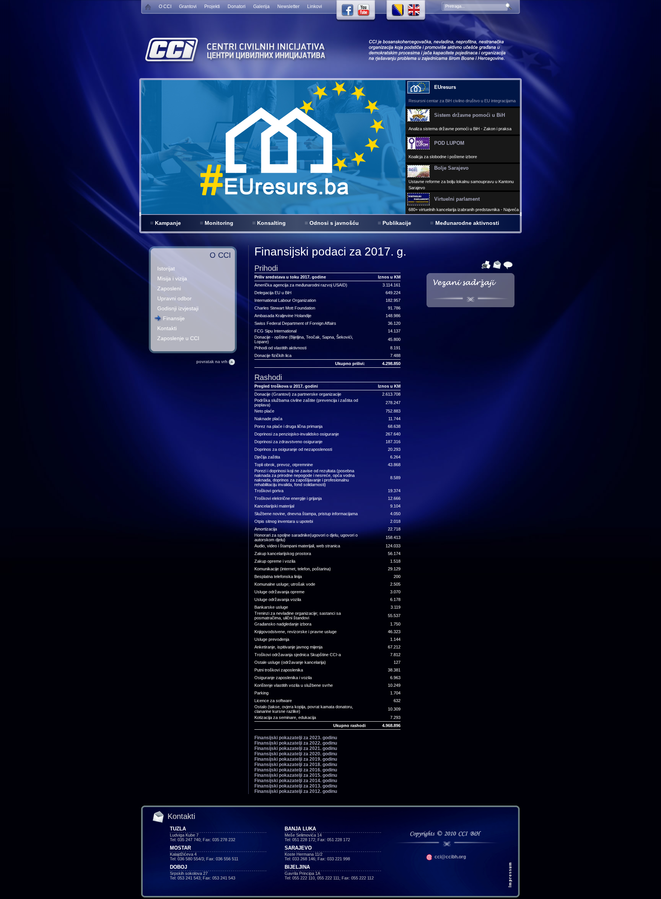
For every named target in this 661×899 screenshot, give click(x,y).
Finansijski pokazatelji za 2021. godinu (295, 748)
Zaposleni (169, 288)
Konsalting (271, 223)
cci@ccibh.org (449, 857)
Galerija (261, 6)
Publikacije (397, 223)
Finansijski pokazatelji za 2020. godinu (295, 754)
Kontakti (167, 328)
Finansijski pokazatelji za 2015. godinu (295, 775)
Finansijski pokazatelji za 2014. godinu (295, 780)
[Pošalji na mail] (495, 264)
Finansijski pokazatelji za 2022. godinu (295, 743)
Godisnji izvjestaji (178, 308)
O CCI (165, 6)
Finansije (174, 318)
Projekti (212, 6)
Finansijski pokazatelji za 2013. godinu (295, 786)
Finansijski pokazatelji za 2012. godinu (295, 791)
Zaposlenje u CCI (178, 338)
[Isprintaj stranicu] (484, 264)
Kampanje (168, 223)
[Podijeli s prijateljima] (507, 264)
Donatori (237, 6)
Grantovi (188, 6)
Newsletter (288, 6)
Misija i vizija (172, 278)
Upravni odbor (174, 298)
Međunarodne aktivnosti (467, 223)
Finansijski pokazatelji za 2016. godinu (295, 770)
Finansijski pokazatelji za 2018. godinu (295, 764)
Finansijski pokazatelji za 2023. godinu (295, 737)
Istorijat (166, 268)
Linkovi (314, 6)
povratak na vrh (212, 361)
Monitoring (219, 223)
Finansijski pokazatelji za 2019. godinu (295, 759)
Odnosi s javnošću (334, 223)
